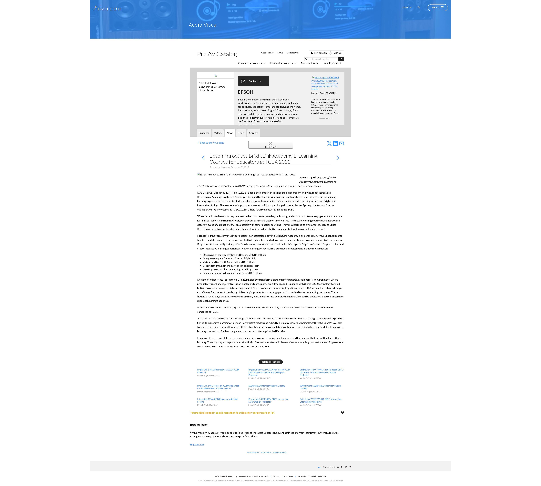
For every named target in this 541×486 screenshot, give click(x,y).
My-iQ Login (320, 52)
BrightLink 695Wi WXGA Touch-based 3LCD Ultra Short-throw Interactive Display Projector (321, 372)
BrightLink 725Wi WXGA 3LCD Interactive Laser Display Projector (320, 400)
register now (197, 444)
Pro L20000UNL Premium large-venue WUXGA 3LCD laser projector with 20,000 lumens (324, 84)
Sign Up (337, 52)
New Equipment (332, 63)
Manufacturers (309, 63)
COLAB (323, 477)
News (280, 52)
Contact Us (292, 52)
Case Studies (267, 52)
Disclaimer (288, 477)
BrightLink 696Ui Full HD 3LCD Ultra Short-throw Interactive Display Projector (218, 387)
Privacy (276, 477)
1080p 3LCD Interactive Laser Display (266, 385)
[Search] (419, 7)
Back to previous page (211, 142)
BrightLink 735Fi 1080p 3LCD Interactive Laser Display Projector (268, 400)
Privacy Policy (266, 452)
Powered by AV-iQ (280, 452)
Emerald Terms (253, 452)
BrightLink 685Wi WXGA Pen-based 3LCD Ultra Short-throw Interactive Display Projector (269, 372)
